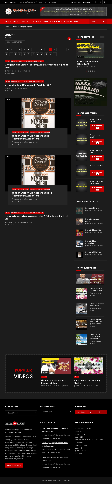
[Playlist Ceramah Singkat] (79, 222)
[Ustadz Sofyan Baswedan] (81, 124)
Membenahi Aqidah (16, 61)
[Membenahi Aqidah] (79, 255)
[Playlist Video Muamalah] (79, 244)
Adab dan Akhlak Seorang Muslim (96, 289)
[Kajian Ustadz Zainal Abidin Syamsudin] (81, 339)
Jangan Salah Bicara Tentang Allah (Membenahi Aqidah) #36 (36, 66)
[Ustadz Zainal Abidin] (81, 139)
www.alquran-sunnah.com (80, 2)
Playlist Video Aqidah (93, 230)
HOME (7, 21)
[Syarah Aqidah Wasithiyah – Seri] (81, 324)
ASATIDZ (25, 21)
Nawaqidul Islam (92, 208)
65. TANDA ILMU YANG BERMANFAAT (87, 62)
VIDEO (15, 21)
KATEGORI (35, 21)
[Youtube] (100, 2)
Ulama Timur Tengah (51, 21)
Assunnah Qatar (71, 21)
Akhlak (77, 377)
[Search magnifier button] (100, 412)
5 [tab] (94, 71)
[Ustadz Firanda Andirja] (81, 155)
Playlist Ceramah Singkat (92, 220)
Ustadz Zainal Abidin (95, 136)
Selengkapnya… (13, 465)
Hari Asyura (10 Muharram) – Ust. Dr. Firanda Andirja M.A (37, 2)
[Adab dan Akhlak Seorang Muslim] (81, 293)
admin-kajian (11, 71)
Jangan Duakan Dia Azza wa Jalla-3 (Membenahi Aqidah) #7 (37, 218)
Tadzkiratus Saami (83, 44)
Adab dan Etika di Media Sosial (97, 305)
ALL (7, 50)
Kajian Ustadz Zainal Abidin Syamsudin (95, 336)
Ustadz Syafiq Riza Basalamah (97, 182)
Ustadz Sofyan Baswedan (95, 120)
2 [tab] (88, 71)
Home (7, 27)
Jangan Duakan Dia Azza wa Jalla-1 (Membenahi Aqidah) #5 (31, 137)
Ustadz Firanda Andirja (96, 151)
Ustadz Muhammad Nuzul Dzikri (87, 47)
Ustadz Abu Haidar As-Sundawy (33, 61)
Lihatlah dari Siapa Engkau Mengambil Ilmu (54, 381)
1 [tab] (86, 71)
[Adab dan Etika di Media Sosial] (81, 308)
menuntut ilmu (54, 359)
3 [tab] (90, 71)
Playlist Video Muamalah (90, 242)
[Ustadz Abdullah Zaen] (81, 170)
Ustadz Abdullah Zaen (96, 167)
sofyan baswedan (48, 361)
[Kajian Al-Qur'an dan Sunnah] (21, 11)
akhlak (77, 359)
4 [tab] (92, 71)
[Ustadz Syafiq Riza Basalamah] (81, 186)
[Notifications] (104, 2)
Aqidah (8, 61)
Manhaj (44, 359)
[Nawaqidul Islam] (79, 211)
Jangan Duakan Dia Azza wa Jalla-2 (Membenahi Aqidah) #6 (32, 194)
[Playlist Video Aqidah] (79, 233)
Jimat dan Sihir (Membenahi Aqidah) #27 (28, 85)
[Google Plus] (96, 2)
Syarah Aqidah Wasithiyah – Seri (96, 320)
